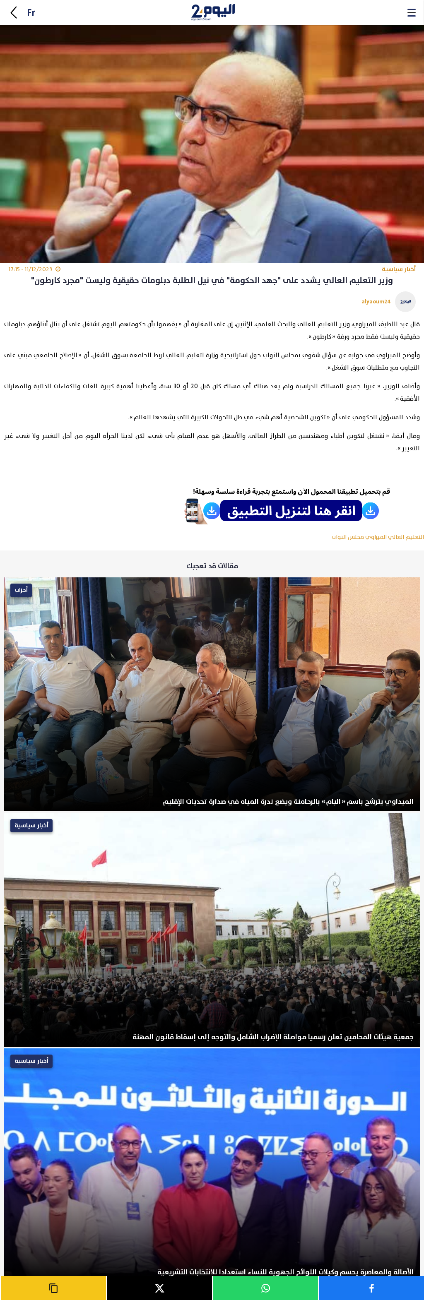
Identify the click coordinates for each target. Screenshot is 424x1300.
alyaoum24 (376, 301)
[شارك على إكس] (159, 1288)
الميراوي (376, 537)
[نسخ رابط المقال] (53, 1288)
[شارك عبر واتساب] (265, 1288)
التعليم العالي (406, 537)
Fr (31, 13)
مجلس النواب (348, 537)
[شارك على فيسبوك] (371, 1288)
